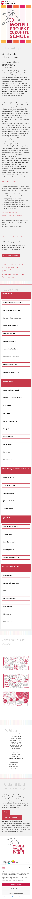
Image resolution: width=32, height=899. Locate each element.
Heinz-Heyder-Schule (9, 333)
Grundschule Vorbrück (9, 341)
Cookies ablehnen (16, 889)
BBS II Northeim (7, 606)
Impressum (25, 896)
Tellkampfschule (7, 534)
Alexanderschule (8, 509)
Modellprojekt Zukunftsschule (16, 749)
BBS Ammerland (7, 622)
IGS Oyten (6, 429)
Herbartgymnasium (8, 550)
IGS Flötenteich (7, 460)
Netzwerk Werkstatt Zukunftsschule (16, 746)
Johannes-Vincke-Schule (9, 501)
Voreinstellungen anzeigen (16, 893)
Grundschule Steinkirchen (10, 349)
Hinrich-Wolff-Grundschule (10, 326)
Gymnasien (16, 752)
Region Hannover (16, 738)
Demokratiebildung (12, 817)
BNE (5, 812)
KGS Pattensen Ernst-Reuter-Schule (13, 398)
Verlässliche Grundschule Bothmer (13, 302)
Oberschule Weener (8, 493)
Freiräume (6, 232)
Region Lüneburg (16, 736)
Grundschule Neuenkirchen (11, 357)
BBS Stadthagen (7, 575)
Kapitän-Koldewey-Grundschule (12, 318)
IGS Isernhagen (7, 444)
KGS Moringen (7, 405)
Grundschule (16, 754)
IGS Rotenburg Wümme (10, 421)
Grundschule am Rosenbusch (11, 372)
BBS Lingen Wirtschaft (9, 598)
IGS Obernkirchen (8, 436)
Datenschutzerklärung (17, 896)
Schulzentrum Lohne (9, 485)
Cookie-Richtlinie (8, 896)
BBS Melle (6, 591)
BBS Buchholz (7, 614)
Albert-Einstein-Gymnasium (11, 557)
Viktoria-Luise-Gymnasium (10, 526)
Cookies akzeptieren (16, 884)
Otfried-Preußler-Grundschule (11, 310)
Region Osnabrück (16, 734)
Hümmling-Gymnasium (9, 542)
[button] (29, 867)
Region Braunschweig (16, 740)
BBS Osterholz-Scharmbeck (10, 583)
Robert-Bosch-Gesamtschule (11, 390)
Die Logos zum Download (10, 255)
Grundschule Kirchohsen (10, 364)
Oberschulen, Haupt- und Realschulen (16, 743)
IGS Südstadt (6, 413)
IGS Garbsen (6, 452)
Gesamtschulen (16, 756)
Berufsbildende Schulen (16, 758)
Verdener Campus (8, 477)
